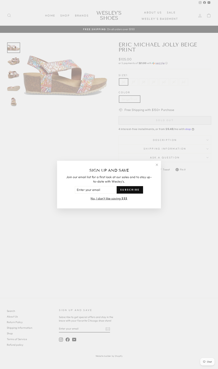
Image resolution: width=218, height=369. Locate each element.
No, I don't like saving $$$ (109, 198)
